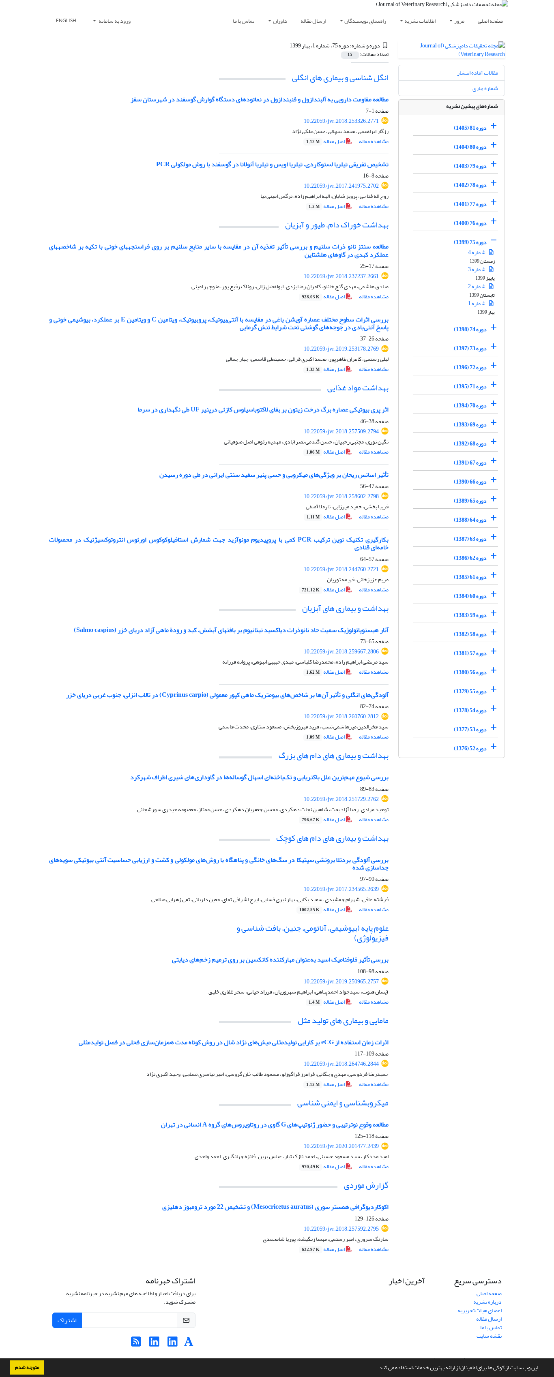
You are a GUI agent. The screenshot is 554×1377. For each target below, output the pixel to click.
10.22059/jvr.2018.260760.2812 (341, 716)
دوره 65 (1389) (470, 500)
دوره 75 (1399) (470, 242)
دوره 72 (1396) (470, 367)
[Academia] (188, 1343)
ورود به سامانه (114, 20)
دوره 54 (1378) (470, 710)
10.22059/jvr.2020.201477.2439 (341, 1146)
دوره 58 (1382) (470, 634)
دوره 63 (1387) (470, 538)
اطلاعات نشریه (420, 20)
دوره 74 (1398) (470, 329)
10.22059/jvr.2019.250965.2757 (341, 981)
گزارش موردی (366, 1185)
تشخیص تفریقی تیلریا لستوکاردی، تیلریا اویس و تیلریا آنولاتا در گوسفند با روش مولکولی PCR (272, 164)
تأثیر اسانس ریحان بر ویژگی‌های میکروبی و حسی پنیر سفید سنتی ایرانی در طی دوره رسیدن (274, 475)
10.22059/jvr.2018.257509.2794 (341, 431)
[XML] (285, 45)
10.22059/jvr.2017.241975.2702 (341, 185)
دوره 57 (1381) (470, 653)
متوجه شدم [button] (27, 1367)
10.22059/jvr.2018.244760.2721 (341, 569)
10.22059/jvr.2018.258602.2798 (341, 496)
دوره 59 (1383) (470, 615)
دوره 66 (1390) (470, 481)
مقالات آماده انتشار (477, 72)
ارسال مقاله (313, 20)
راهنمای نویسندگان (365, 20)
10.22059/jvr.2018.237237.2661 (341, 276)
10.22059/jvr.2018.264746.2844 (341, 1063)
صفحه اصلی (490, 20)
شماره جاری (485, 88)
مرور (459, 20)
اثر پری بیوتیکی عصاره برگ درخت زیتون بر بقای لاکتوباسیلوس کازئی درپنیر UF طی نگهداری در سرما (263, 409)
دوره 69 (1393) (470, 424)
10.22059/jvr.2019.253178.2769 (341, 348)
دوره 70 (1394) (470, 405)
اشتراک (67, 1320)
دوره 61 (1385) (470, 577)
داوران (280, 20)
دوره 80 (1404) (470, 146)
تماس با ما (243, 20)
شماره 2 (477, 286)
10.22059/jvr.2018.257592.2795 (341, 1228)
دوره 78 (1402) (470, 185)
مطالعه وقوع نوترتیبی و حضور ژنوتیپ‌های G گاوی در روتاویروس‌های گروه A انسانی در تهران (275, 1124)
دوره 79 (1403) (470, 166)
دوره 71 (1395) (470, 386)
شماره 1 (477, 303)
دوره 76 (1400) (470, 223)
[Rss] (136, 1343)
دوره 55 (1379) (470, 691)
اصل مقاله (326, 141)
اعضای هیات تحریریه (479, 1310)
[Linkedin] (172, 1343)
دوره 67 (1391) (470, 462)
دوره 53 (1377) (470, 729)
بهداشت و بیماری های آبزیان (345, 608)
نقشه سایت (489, 1335)
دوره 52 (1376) (470, 748)
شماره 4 (477, 252)
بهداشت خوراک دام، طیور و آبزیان (337, 225)
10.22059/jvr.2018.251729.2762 (341, 799)
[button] (375, 1368)
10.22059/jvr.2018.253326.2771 (341, 121)
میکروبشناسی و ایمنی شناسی (343, 1103)
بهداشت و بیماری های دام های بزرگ (334, 755)
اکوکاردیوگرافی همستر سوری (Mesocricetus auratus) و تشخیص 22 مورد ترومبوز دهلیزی (275, 1207)
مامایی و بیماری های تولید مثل (343, 1020)
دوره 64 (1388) (470, 519)
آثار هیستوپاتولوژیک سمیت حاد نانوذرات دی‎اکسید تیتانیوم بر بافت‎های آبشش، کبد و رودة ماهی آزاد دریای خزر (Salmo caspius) (231, 630)
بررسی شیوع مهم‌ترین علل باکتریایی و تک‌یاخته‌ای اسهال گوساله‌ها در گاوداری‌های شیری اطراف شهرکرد (259, 777)
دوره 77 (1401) (470, 204)
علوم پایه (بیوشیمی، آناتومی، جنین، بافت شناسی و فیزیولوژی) (312, 933)
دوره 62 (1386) (470, 558)
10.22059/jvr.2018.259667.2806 (341, 651)
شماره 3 (477, 269)
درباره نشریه (487, 1301)
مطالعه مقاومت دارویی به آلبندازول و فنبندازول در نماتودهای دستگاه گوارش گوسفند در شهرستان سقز (260, 99)
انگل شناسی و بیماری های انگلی (340, 78)
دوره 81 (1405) (470, 127)
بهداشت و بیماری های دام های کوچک (332, 838)
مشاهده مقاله (374, 141)
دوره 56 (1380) (470, 672)
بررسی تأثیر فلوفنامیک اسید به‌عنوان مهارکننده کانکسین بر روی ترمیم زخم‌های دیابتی (280, 959)
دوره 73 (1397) (470, 348)
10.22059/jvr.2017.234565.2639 (341, 889)
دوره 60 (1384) (470, 596)
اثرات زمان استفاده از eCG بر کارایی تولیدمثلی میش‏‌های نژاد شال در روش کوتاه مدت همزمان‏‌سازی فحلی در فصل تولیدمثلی (234, 1042)
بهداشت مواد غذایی (358, 388)
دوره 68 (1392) (470, 443)
